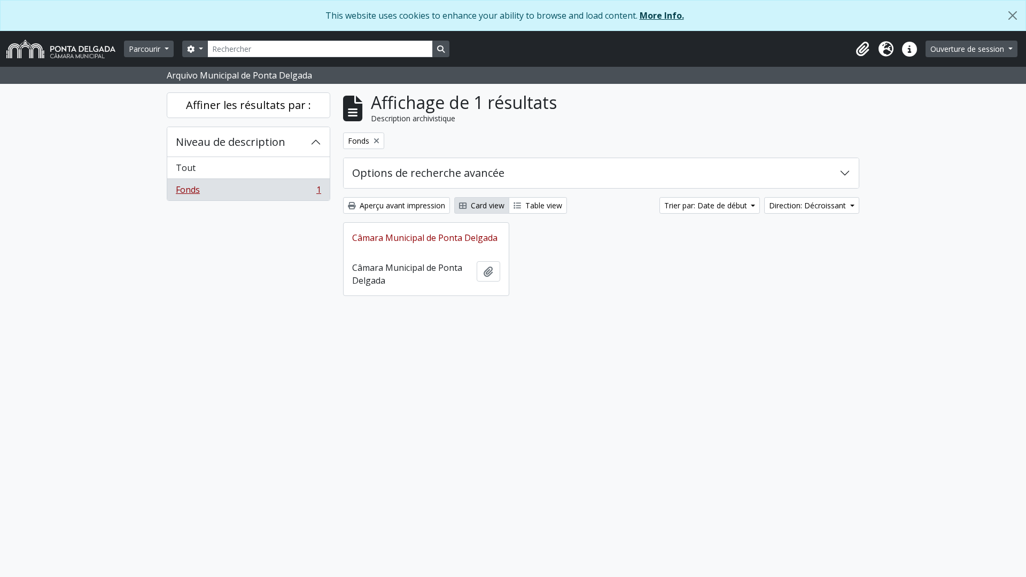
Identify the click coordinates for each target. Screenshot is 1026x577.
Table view (542, 205)
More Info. (662, 15)
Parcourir (145, 49)
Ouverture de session (968, 49)
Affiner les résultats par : (248, 105)
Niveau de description (230, 142)
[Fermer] (1012, 15)
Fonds (248, 192)
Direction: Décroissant (808, 205)
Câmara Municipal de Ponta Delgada (425, 238)
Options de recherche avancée (428, 173)
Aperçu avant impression (401, 205)
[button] (862, 49)
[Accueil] (65, 49)
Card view (486, 205)
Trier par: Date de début (706, 205)
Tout (186, 168)
